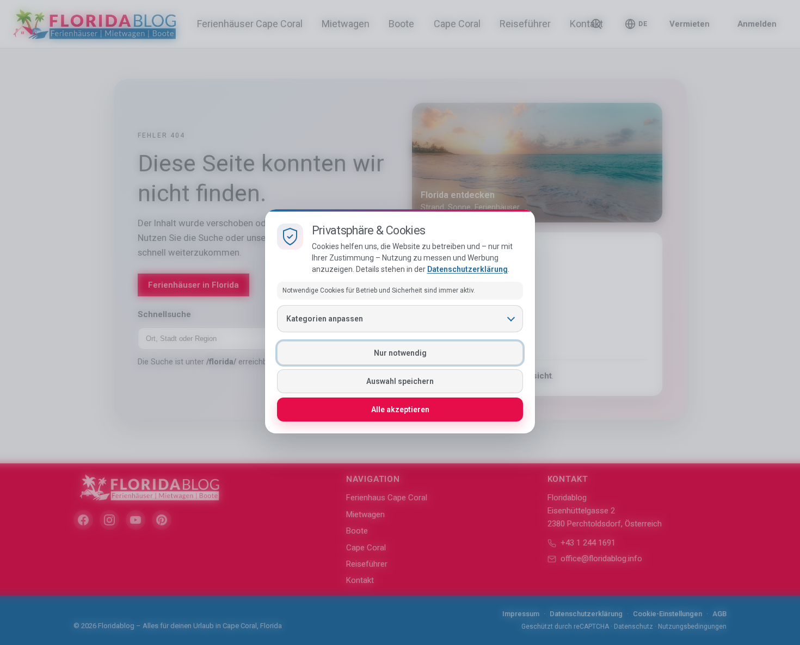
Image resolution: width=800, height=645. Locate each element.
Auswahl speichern (400, 381)
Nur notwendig (400, 353)
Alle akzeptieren (400, 409)
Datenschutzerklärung (467, 269)
